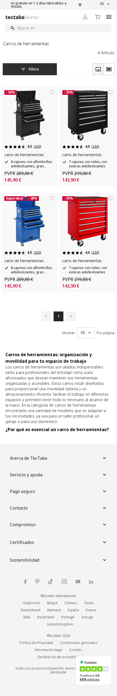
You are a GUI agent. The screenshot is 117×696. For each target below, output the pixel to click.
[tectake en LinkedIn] (91, 582)
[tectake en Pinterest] (37, 581)
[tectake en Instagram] (64, 581)
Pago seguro (22, 491)
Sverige (87, 617)
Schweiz (70, 603)
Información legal (48, 649)
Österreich (31, 603)
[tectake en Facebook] (25, 581)
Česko (89, 603)
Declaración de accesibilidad (60, 657)
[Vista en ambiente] (108, 69)
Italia (26, 617)
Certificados (22, 542)
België (52, 603)
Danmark (54, 610)
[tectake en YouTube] (78, 581)
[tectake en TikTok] (50, 581)
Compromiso (23, 525)
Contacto (19, 508)
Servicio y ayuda (26, 475)
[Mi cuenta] (85, 16)
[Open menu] (109, 16)
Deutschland (30, 610)
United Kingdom (60, 624)
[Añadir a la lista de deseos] (52, 92)
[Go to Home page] (22, 17)
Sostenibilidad (24, 560)
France (91, 610)
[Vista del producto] (98, 69)
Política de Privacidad (36, 642)
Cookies (75, 649)
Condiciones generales (78, 642)
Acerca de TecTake (28, 458)
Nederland (45, 617)
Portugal (68, 617)
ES (102, 4)
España (73, 610)
